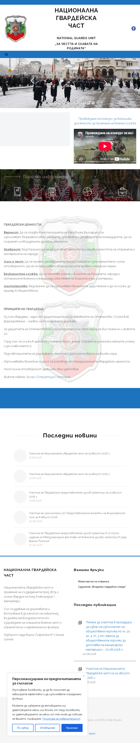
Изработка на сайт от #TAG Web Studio (94, 720)
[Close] (83, 676)
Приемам (72, 727)
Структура (46, 377)
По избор (23, 727)
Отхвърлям (47, 727)
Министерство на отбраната (93, 581)
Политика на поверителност (61, 718)
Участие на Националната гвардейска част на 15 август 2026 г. (69, 453)
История (63, 377)
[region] (47, 704)
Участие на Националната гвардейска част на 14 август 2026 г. (69, 474)
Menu (6, 54)
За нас (30, 377)
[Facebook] (133, 28)
